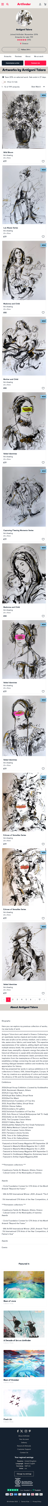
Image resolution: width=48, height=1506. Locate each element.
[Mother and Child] (24, 353)
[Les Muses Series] (24, 202)
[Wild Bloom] (24, 127)
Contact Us (24, 1453)
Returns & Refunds (24, 1446)
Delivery (24, 1443)
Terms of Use (25, 1501)
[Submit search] (7, 4)
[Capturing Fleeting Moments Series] (24, 504)
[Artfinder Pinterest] (30, 1431)
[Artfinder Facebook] (18, 1431)
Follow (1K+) (25, 50)
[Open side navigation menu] (2, 4)
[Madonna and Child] (24, 278)
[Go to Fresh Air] (24, 1406)
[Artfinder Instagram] (26, 1431)
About (27, 56)
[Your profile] (40, 4)
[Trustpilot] (24, 1490)
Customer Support (24, 1449)
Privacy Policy (37, 1501)
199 (31, 37)
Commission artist (12, 63)
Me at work (38, 56)
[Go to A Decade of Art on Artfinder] (24, 1327)
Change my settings (24, 1474)
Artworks (7, 56)
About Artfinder (24, 1436)
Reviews (18, 56)
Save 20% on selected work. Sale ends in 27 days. (25, 77)
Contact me (35, 63)
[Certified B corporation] (24, 1482)
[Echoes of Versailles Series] (24, 809)
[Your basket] (45, 4)
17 (40, 999)
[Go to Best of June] (24, 1288)
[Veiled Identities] (24, 428)
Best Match (36, 87)
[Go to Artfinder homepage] (24, 4)
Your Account (24, 1439)
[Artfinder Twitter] (21, 1431)
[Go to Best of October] (24, 1367)
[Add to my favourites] (43, 161)
